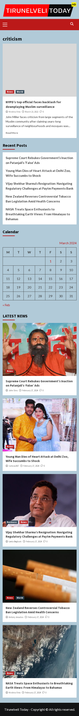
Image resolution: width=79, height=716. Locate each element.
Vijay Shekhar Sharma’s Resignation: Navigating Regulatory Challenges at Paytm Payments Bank (39, 186)
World (20, 91)
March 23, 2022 (31, 111)
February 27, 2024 (30, 390)
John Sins (13, 390)
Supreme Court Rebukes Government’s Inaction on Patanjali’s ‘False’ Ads (39, 160)
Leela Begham (15, 541)
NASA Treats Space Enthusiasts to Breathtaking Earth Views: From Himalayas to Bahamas (38, 214)
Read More (12, 132)
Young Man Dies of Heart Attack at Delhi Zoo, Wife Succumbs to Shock (38, 173)
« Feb (6, 305)
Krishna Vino (14, 111)
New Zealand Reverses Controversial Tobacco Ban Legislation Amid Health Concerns (38, 198)
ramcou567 (14, 465)
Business (12, 522)
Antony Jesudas (16, 617)
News (10, 91)
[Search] (72, 24)
